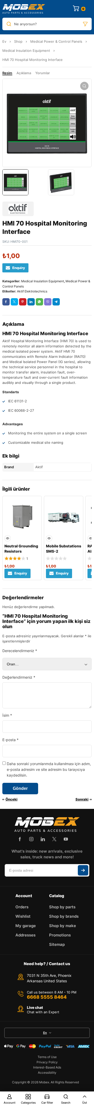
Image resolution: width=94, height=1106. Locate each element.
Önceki (11, 799)
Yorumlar (42, 73)
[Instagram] (31, 839)
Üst (84, 1102)
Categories (28, 1102)
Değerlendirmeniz (18, 677)
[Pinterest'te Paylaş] (22, 301)
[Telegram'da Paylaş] (56, 301)
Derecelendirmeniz (19, 650)
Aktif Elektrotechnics (32, 291)
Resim (7, 73)
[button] (84, 86)
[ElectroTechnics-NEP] (23, 9)
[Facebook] (20, 839)
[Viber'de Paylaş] (47, 301)
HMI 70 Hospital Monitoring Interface (45, 333)
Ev (4, 41)
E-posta (10, 740)
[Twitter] (54, 839)
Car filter (47, 1102)
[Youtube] (66, 839)
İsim (7, 715)
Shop (18, 41)
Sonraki (82, 799)
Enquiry (18, 268)
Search (65, 1102)
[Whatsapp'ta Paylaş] (39, 301)
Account (9, 1102)
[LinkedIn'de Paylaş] (31, 301)
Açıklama (23, 73)
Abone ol (83, 870)
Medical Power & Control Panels (56, 41)
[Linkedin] (43, 839)
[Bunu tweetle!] (14, 301)
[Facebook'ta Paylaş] (6, 301)
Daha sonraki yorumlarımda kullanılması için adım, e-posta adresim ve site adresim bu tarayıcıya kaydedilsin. (49, 769)
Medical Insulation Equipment (26, 50)
